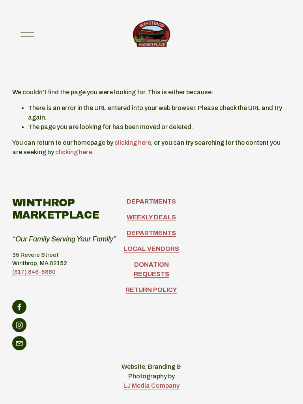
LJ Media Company (151, 385)
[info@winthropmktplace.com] (19, 343)
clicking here (132, 142)
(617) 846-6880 (34, 272)
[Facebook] (19, 307)
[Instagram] (19, 325)
